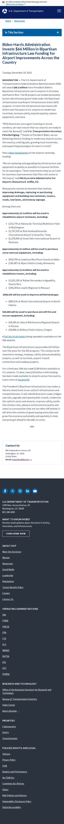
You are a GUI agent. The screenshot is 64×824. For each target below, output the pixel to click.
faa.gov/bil (23, 379)
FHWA (5, 620)
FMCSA (5, 626)
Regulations (8, 581)
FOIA (4, 765)
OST (4, 668)
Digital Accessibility (11, 807)
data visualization (18, 152)
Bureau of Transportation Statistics (19, 699)
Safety (5, 732)
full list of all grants (15, 336)
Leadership (7, 575)
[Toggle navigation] (59, 11)
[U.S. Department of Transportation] (22, 11)
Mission (6, 557)
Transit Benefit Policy (12, 587)
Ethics (5, 789)
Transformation (9, 738)
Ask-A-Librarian (9, 710)
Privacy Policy (9, 759)
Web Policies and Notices (14, 795)
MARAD (5, 650)
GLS (4, 644)
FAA (4, 614)
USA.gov (6, 753)
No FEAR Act (8, 777)
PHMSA (5, 674)
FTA (4, 638)
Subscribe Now (16, 533)
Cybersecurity (9, 726)
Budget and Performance (14, 771)
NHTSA (5, 656)
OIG (4, 662)
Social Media (8, 569)
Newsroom (19, 20)
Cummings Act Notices (13, 783)
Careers (6, 593)
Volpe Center (8, 704)
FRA (4, 632)
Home (8, 20)
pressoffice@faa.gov (20, 459)
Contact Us (7, 599)
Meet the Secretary (11, 551)
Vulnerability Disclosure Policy (16, 801)
